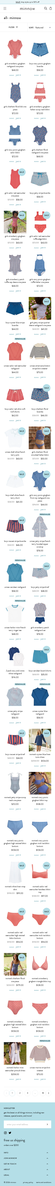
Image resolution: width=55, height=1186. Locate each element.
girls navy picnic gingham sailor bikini (15, 151)
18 (43, 1093)
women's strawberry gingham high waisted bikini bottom (15, 1024)
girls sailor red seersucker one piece (15, 194)
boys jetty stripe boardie (40, 193)
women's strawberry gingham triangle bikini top (40, 980)
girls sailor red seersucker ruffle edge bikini (40, 237)
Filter (15, 28)
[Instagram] (5, 1132)
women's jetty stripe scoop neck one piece (15, 799)
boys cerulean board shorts (40, 670)
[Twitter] (9, 1132)
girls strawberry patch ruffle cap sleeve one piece (15, 281)
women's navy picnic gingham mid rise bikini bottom (39, 843)
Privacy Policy (28, 1182)
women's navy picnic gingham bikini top (40, 799)
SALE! (18, 2)
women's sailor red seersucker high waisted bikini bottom (15, 935)
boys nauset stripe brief (15, 754)
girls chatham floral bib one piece (15, 108)
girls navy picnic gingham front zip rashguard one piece (40, 498)
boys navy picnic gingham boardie (40, 65)
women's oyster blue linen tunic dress (39, 756)
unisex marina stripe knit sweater (40, 1069)
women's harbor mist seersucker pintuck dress (15, 1069)
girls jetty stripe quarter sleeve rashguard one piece (40, 324)
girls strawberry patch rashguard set (40, 629)
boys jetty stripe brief (40, 587)
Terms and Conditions (43, 1182)
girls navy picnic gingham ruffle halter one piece (40, 281)
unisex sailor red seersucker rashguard (15, 367)
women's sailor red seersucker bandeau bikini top (39, 889)
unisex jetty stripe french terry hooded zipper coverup (40, 544)
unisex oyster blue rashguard (39, 712)
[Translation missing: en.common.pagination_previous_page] (6, 1093)
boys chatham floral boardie (40, 410)
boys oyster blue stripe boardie (15, 324)
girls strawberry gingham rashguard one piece (15, 65)
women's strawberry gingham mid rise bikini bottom (39, 1024)
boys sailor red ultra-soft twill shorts (15, 410)
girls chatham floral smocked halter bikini (40, 453)
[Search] (45, 8)
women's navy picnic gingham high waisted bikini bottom (15, 843)
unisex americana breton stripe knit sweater (40, 367)
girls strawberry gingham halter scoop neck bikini (40, 108)
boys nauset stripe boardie (15, 541)
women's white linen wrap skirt (15, 888)
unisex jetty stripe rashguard (15, 712)
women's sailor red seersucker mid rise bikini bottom (40, 935)
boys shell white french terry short (15, 496)
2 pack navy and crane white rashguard (15, 672)
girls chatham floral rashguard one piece (40, 151)
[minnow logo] (27, 8)
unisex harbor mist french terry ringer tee (15, 629)
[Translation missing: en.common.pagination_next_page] (48, 1093)
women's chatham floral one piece (15, 980)
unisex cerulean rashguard (15, 587)
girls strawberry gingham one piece (15, 237)
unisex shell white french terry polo (15, 453)
